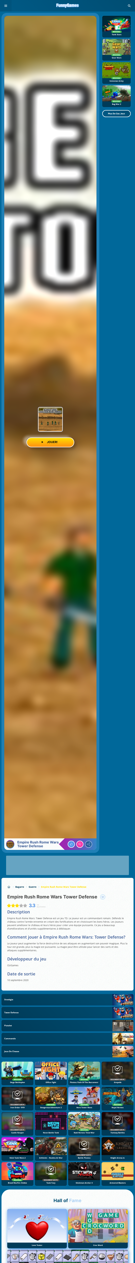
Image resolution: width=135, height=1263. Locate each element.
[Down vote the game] (79, 844)
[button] (129, 6)
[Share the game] (88, 844)
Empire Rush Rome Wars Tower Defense (63, 886)
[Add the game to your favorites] (102, 897)
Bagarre (19, 886)
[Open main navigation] (6, 6)
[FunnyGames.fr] (9, 887)
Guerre (32, 886)
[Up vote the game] (71, 844)
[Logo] (67, 6)
